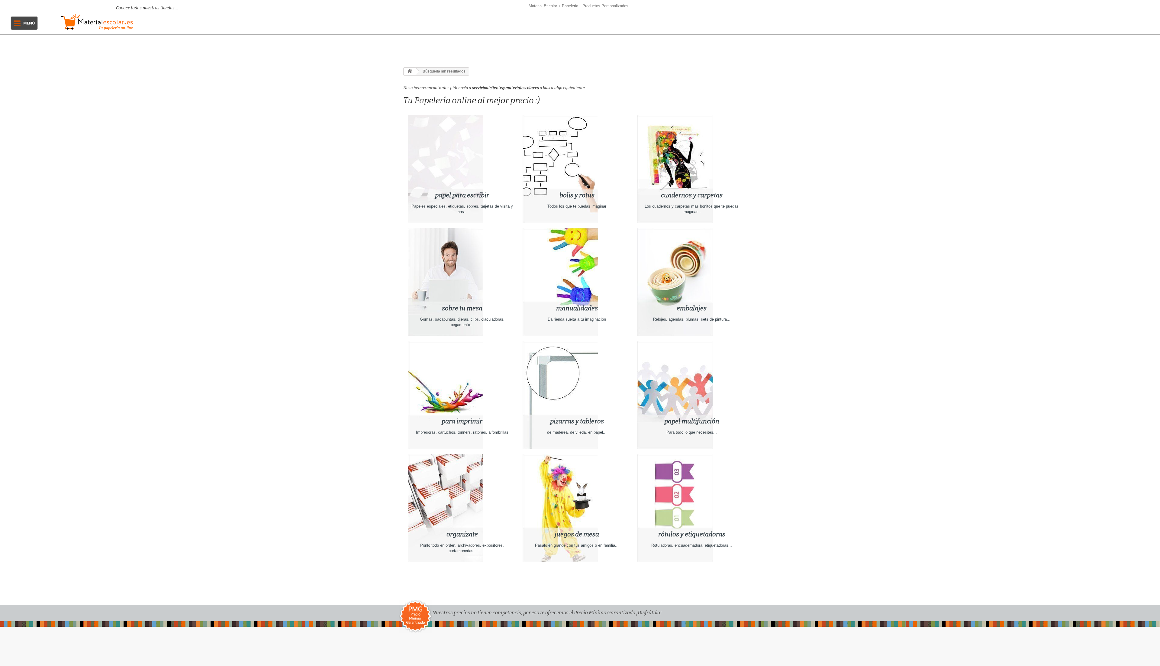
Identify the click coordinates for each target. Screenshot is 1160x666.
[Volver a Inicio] (409, 71)
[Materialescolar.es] (135, 22)
